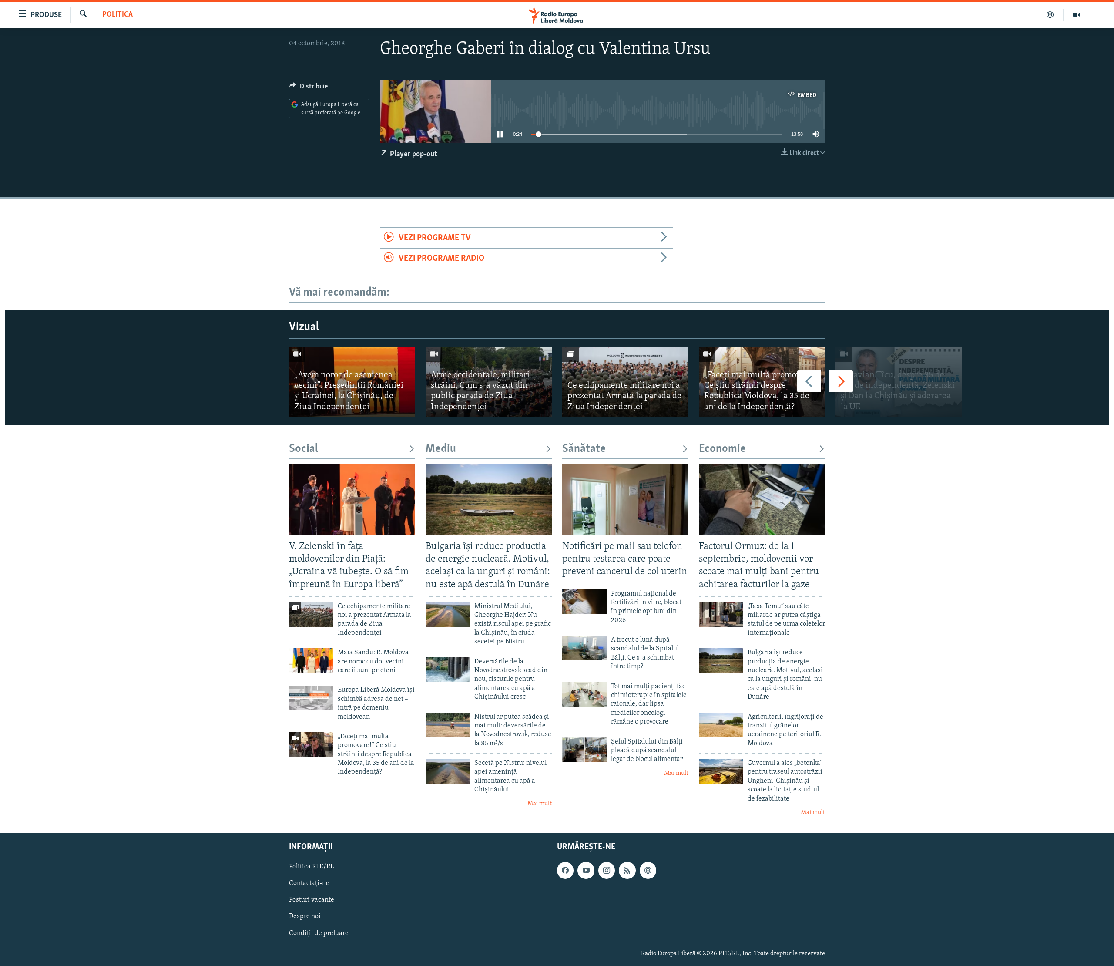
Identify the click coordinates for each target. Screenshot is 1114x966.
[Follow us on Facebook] (565, 870)
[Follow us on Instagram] (606, 870)
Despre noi (305, 916)
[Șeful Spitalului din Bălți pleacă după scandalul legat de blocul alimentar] (584, 749)
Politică (117, 15)
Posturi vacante (311, 899)
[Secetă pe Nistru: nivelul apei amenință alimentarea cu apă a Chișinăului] (448, 771)
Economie (722, 449)
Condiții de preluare (319, 932)
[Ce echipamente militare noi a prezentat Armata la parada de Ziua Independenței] (625, 382)
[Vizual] (1077, 15)
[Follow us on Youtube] (585, 870)
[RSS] (627, 870)
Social (303, 449)
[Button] (308, 88)
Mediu (441, 449)
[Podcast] (1050, 15)
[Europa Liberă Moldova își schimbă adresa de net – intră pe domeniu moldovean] (311, 698)
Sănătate (584, 449)
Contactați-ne (309, 883)
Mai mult (539, 804)
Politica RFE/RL (311, 866)
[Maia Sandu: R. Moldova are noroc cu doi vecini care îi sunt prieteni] (311, 660)
